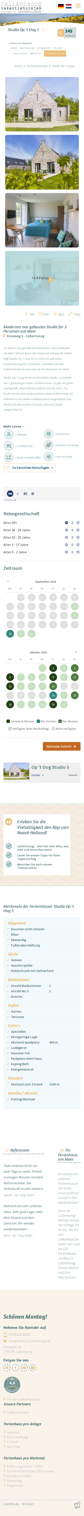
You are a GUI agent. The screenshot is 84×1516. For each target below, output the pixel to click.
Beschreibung (27, 47)
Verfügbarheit (44, 47)
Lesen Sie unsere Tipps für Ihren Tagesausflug (38, 857)
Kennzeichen (20, 53)
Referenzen (35, 53)
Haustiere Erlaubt (19, 1476)
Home (18, 66)
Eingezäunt (14, 1485)
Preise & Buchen (53, 53)
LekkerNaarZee (18, 1412)
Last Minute (11, 1504)
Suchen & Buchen (37, 66)
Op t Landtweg (17, 1437)
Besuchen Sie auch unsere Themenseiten (34, 866)
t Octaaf (12, 1441)
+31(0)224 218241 (19, 1334)
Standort (58, 47)
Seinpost (13, 1432)
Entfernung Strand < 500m (25, 1466)
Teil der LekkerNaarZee (23, 1399)
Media (14, 47)
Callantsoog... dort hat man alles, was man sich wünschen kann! (43, 848)
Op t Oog (13, 1446)
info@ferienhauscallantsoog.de (29, 1341)
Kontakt (27, 1504)
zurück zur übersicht (20, 43)
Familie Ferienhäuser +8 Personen (30, 1471)
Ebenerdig (14, 1480)
